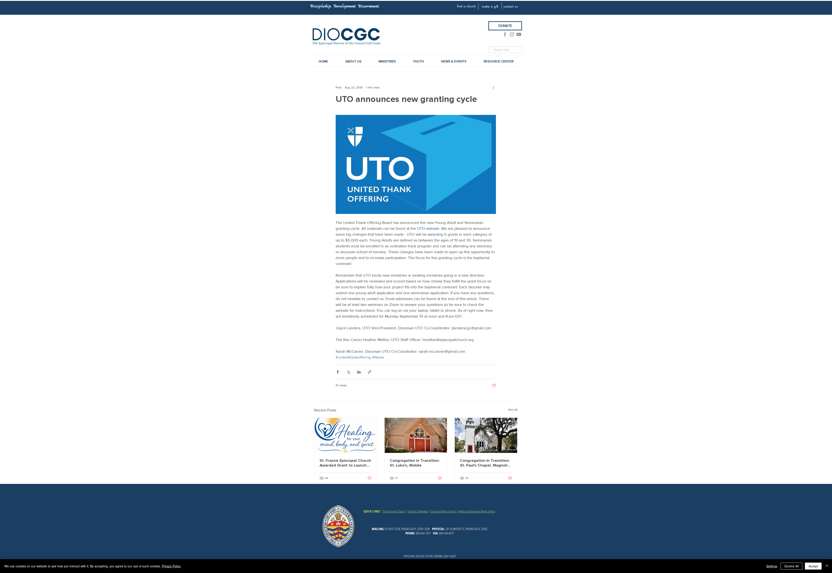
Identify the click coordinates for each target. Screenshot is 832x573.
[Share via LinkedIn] (359, 372)
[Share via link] (369, 372)
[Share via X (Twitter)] (348, 372)
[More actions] (493, 87)
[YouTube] (519, 34)
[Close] (826, 566)
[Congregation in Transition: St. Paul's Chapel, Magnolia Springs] (486, 435)
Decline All (791, 566)
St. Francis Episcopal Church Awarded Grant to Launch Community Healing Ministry (345, 463)
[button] (453, 61)
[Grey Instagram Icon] (512, 34)
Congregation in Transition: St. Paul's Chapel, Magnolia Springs (485, 463)
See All (512, 409)
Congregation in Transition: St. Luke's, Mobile (414, 463)
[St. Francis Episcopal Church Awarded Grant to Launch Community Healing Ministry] (345, 435)
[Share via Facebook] (338, 372)
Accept (813, 566)
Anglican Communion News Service (476, 511)
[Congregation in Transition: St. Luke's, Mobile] (416, 435)
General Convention (418, 511)
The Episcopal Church (393, 511)
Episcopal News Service (444, 511)
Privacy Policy (171, 566)
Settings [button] (771, 566)
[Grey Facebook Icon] (505, 34)
